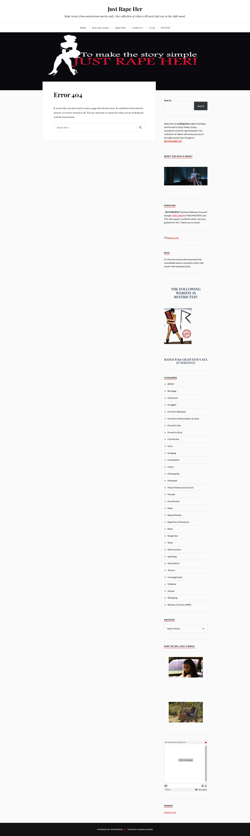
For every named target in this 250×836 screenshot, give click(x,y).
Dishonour (173, 397)
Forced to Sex (174, 425)
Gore (170, 446)
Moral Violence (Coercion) (181, 487)
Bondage (172, 390)
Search (167, 100)
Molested (172, 480)
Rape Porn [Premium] (178, 522)
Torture (171, 570)
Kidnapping (173, 473)
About (83, 27)
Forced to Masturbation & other (183, 418)
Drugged (172, 404)
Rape (170, 508)
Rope (170, 528)
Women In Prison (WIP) (179, 604)
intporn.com (170, 812)
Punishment (174, 501)
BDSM (171, 384)
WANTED (165, 27)
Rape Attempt (175, 515)
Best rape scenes (100, 27)
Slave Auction (174, 549)
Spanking (172, 556)
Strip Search (173, 563)
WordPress (117, 829)
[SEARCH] (140, 127)
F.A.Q (152, 27)
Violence (172, 584)
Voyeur (171, 590)
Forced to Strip (175, 432)
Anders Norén (145, 829)
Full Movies (173, 439)
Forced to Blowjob (177, 411)
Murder (171, 494)
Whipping (172, 597)
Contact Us (137, 27)
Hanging (172, 453)
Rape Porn (120, 27)
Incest (171, 466)
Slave (170, 542)
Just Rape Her (125, 8)
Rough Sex (173, 535)
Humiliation (173, 459)
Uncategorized (175, 577)
